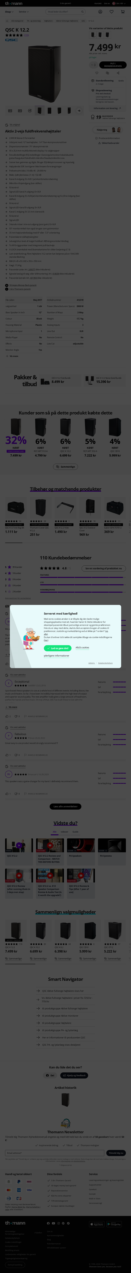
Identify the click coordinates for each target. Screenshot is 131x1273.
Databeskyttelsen (105, 663)
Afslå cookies (82, 647)
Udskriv (91, 663)
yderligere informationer (56, 655)
